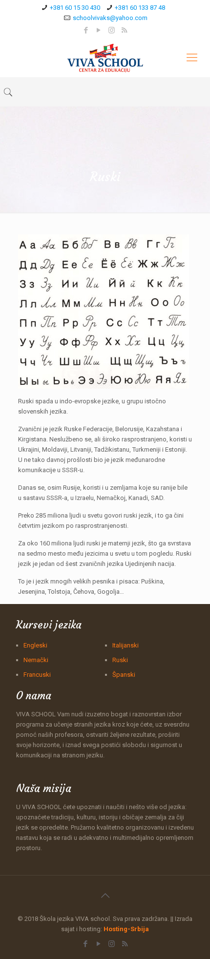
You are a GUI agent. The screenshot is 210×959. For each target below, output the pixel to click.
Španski (123, 674)
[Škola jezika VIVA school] (105, 57)
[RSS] (124, 30)
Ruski (120, 660)
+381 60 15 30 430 (75, 7)
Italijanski (125, 645)
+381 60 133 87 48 (140, 7)
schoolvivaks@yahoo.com (110, 17)
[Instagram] (111, 30)
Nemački (35, 660)
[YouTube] (99, 30)
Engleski (35, 645)
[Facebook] (86, 30)
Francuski (37, 674)
